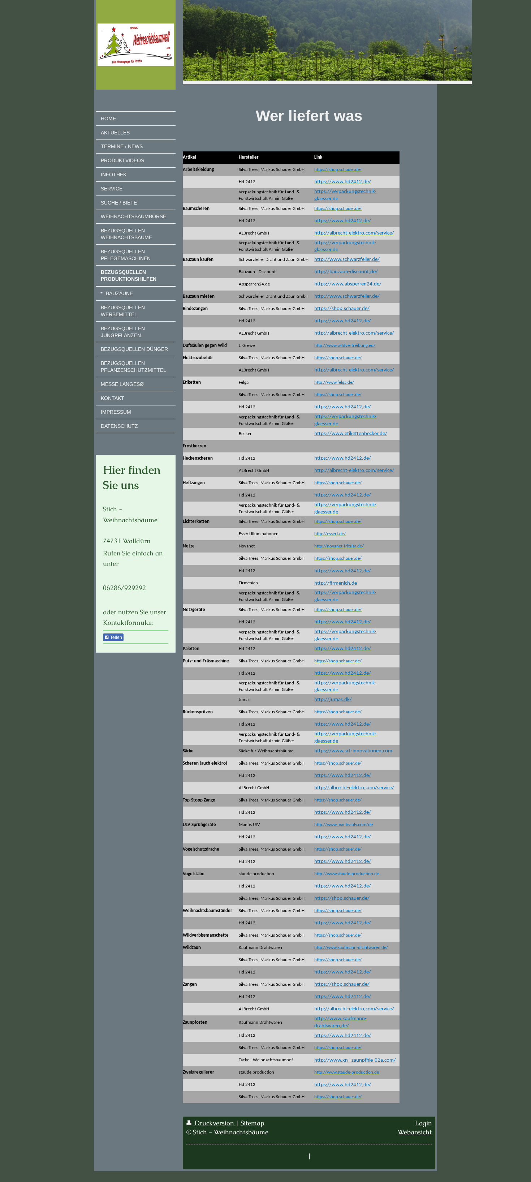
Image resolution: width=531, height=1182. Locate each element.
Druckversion (214, 1123)
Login (423, 1123)
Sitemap (252, 1123)
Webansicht (415, 1132)
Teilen (115, 637)
